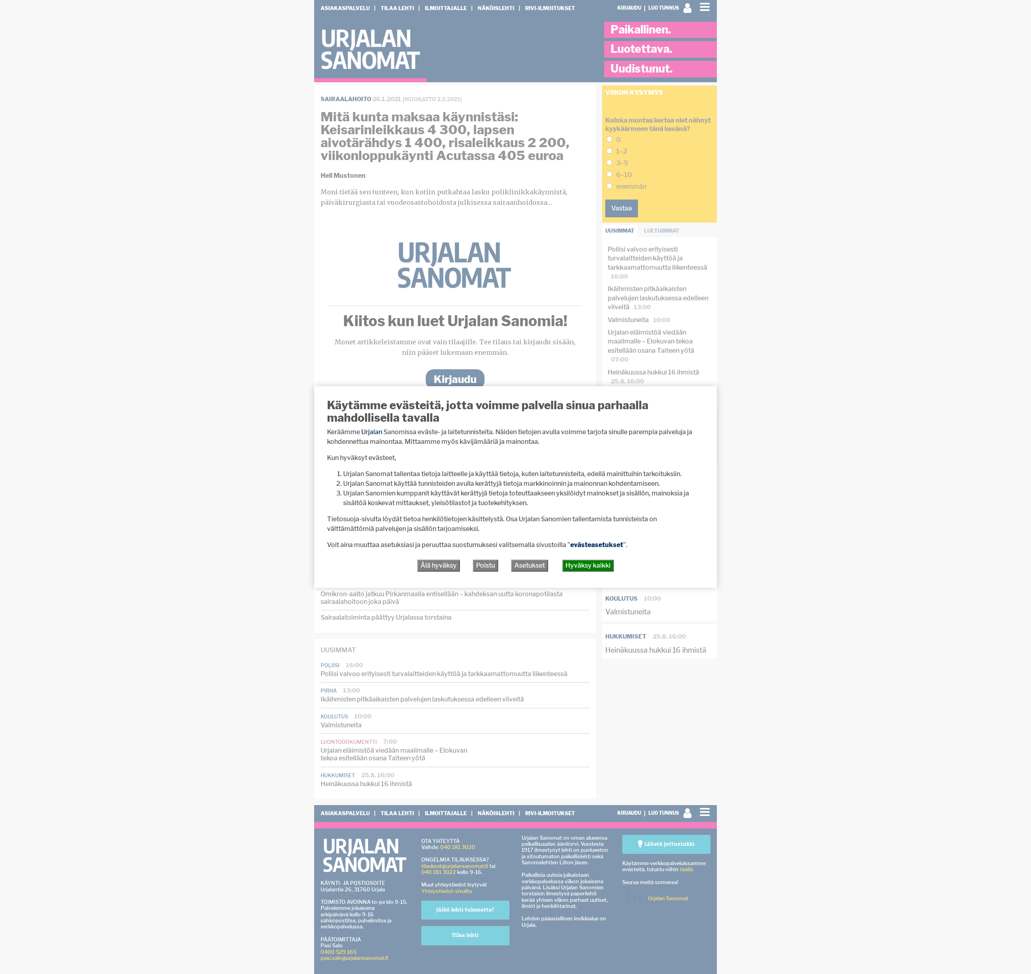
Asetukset (529, 565)
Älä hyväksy (438, 565)
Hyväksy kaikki (588, 565)
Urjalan (371, 432)
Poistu (485, 565)
